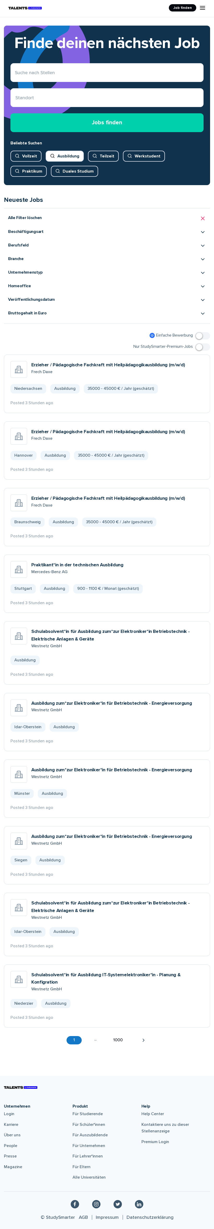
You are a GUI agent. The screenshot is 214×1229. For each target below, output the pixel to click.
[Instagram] (96, 1203)
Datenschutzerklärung (150, 1217)
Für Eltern (82, 1166)
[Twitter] (118, 1203)
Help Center (152, 1113)
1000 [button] (118, 1040)
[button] (107, 218)
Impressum (107, 1217)
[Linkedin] (139, 1203)
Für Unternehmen (89, 1145)
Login (9, 1113)
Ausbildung (68, 156)
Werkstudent (147, 156)
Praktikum (32, 171)
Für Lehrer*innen (88, 1156)
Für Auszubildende (90, 1135)
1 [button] (74, 1040)
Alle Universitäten (89, 1177)
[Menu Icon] (202, 8)
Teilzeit (107, 156)
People (10, 1145)
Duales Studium (78, 171)
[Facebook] (75, 1203)
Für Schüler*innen (89, 1124)
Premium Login (155, 1141)
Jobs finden (107, 122)
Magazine (13, 1166)
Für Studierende (88, 1113)
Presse (10, 1156)
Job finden (182, 7)
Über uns (12, 1135)
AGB (83, 1217)
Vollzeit (29, 156)
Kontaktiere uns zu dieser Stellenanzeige (165, 1128)
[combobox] (15, 98)
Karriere (11, 1124)
